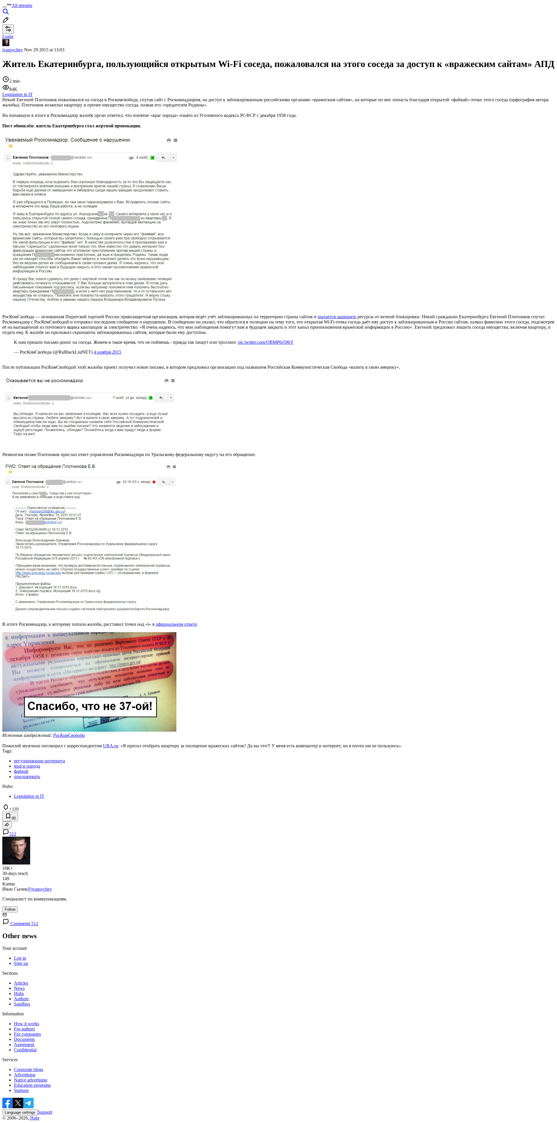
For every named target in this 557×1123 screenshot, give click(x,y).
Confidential (25, 1049)
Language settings (20, 1112)
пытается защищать (337, 316)
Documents (24, 1039)
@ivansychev (39, 889)
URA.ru (110, 745)
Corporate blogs (28, 1069)
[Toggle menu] (4, 7)
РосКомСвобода (69, 735)
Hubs (19, 993)
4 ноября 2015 (107, 352)
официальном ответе (176, 624)
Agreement (24, 1044)
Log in (20, 958)
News (19, 988)
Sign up (21, 963)
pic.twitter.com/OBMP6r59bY (266, 342)
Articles (21, 983)
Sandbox (22, 1003)
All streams (22, 5)
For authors (24, 1028)
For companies (27, 1034)
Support (45, 1112)
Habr (34, 1117)
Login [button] (7, 36)
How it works (26, 1023)
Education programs (32, 1085)
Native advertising (30, 1079)
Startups (21, 1090)
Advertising (24, 1074)
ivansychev (12, 49)
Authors (21, 998)
